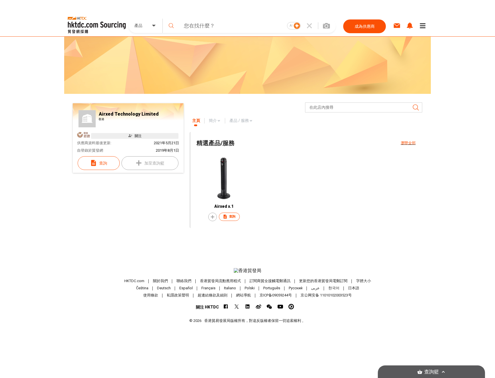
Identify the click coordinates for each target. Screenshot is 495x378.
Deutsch (164, 288)
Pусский (295, 288)
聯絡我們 (183, 281)
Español (186, 288)
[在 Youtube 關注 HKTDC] (280, 306)
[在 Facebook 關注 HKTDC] (226, 306)
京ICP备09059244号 (276, 295)
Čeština (142, 288)
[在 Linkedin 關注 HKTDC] (247, 306)
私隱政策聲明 (178, 295)
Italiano (230, 288)
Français (208, 288)
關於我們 (160, 281)
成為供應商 (365, 26)
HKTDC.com (134, 281)
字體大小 (363, 281)
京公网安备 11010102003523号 (326, 295)
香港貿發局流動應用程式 (220, 281)
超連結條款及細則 (212, 295)
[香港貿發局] (247, 270)
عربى (315, 288)
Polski (250, 288)
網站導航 (243, 295)
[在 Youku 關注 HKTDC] (291, 306)
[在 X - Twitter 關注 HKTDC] (236, 306)
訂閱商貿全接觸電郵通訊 (270, 281)
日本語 (353, 288)
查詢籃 (431, 372)
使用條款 (150, 295)
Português (271, 288)
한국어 (333, 288)
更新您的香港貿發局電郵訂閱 (323, 281)
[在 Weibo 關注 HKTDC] (258, 306)
